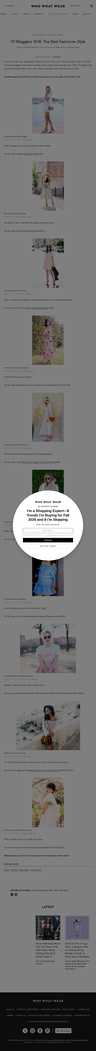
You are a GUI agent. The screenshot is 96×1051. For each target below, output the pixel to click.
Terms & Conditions (52, 535)
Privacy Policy (62, 535)
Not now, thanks (48, 546)
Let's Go (48, 540)
